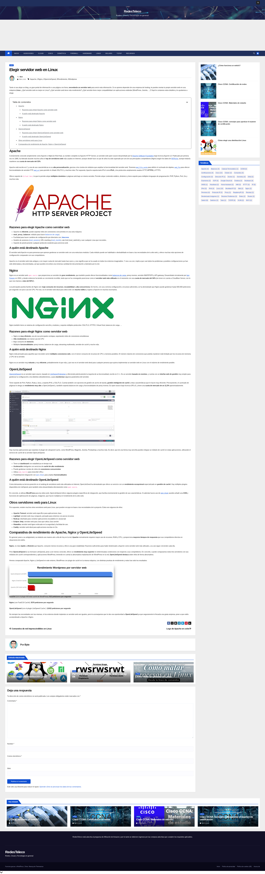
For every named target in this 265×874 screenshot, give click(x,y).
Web (9, 768)
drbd (250, 177)
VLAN (241, 200)
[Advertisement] (132, 35)
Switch (204, 200)
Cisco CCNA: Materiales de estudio (232, 103)
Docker (231, 177)
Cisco (50, 53)
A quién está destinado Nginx (33, 125)
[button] (254, 53)
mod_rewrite (56, 240)
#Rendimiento (62, 79)
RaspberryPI (238, 192)
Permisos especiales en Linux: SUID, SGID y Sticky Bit (99, 675)
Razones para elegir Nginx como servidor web (39, 121)
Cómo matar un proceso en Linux (154, 676)
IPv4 (204, 188)
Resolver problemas (229, 196)
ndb (240, 188)
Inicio (16, 53)
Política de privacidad (228, 866)
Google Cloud (226, 180)
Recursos (130, 53)
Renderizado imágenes (210, 196)
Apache (21, 106)
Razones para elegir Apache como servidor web (39, 110)
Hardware (87, 53)
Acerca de (257, 866)
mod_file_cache (142, 167)
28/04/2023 (78, 823)
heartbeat (214, 184)
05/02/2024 (14, 823)
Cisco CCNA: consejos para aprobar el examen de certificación (226, 818)
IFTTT (246, 184)
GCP (215, 180)
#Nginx (40, 79)
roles (242, 196)
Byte (21, 76)
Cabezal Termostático (230, 169)
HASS (204, 184)
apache (205, 169)
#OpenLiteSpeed (49, 79)
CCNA (244, 169)
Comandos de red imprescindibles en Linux (31, 629)
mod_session (34, 240)
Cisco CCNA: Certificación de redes (232, 84)
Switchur (214, 200)
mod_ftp (177, 167)
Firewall (74, 53)
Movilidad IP (231, 188)
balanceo (215, 169)
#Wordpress (72, 79)
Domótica (61, 53)
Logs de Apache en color (177, 629)
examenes (206, 180)
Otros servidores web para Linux (30, 140)
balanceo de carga (52, 234)
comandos (239, 173)
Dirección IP (220, 177)
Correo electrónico (14, 756)
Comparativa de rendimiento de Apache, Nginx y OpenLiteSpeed (42, 144)
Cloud (41, 53)
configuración (207, 177)
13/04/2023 (205, 823)
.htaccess (65, 237)
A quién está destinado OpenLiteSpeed (36, 136)
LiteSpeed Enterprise (58, 374)
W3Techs (174, 159)
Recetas (250, 192)
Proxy (228, 192)
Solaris (108, 53)
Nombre (10, 744)
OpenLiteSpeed (24, 129)
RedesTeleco (132, 11)
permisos (205, 192)
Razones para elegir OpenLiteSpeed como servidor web (42, 133)
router (251, 196)
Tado (223, 200)
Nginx (20, 117)
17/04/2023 (142, 823)
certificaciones (207, 173)
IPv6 (211, 188)
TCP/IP (119, 53)
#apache (33, 79)
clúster (228, 173)
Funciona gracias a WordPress (14, 866)
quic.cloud (40, 475)
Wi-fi (249, 200)
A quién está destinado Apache (33, 114)
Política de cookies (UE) (244, 866)
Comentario (12, 701)
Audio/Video (28, 53)
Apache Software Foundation (143, 156)
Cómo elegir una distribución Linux (28, 676)
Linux (98, 53)
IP (254, 184)
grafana (238, 180)
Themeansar (39, 866)
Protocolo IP (217, 192)
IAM (238, 184)
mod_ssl (37, 170)
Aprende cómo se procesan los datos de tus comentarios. (60, 787)
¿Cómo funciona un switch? (229, 65)
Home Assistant (227, 184)
